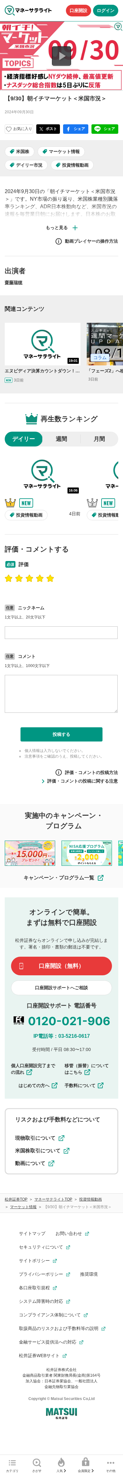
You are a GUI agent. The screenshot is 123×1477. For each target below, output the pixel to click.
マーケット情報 (64, 151)
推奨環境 (89, 1274)
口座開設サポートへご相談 (61, 987)
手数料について (80, 1085)
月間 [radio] (99, 439)
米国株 (22, 151)
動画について (30, 1163)
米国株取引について (38, 1150)
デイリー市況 (29, 165)
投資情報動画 (75, 165)
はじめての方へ (34, 1085)
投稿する (61, 734)
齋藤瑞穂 (13, 282)
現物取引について (35, 1138)
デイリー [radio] (23, 439)
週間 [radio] (61, 439)
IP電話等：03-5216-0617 (61, 1036)
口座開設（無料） (61, 966)
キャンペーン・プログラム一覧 (59, 877)
